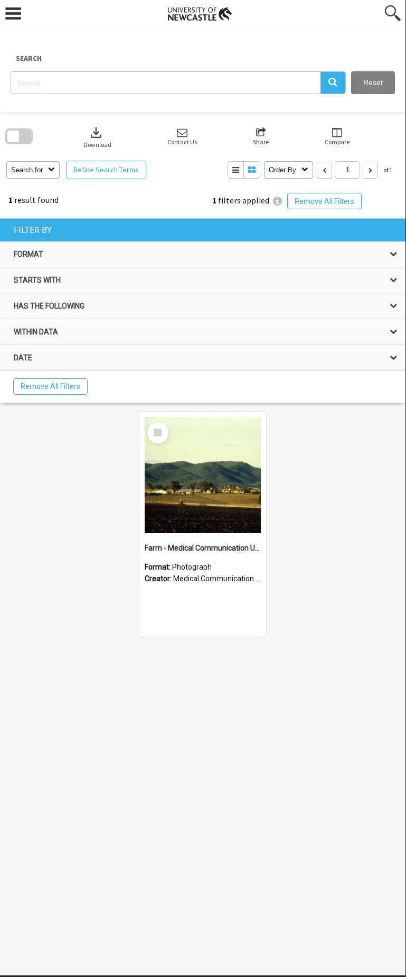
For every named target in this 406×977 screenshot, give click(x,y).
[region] (202, 311)
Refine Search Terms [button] (106, 169)
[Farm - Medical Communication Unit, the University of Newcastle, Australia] (203, 475)
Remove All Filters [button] (324, 201)
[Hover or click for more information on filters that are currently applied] (277, 201)
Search (29, 58)
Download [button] (97, 136)
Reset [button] (373, 82)
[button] (332, 83)
